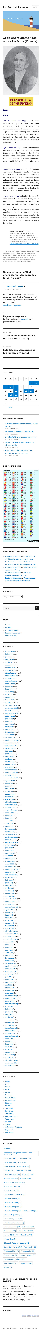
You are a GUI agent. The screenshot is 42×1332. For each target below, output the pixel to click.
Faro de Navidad (12, 1199)
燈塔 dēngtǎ (28, 259)
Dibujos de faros (12, 1174)
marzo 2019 (9, 891)
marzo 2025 (9, 697)
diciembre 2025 (11, 673)
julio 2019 (9, 880)
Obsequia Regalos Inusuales (16, 1243)
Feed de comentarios (13, 633)
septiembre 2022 (11, 778)
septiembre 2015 (11, 1004)
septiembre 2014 (11, 1036)
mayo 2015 (9, 1014)
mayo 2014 (9, 1047)
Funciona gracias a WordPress (27, 1328)
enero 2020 (9, 864)
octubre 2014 (10, 1033)
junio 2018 (9, 915)
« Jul (10, 407)
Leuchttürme (31, 253)
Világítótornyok (15, 257)
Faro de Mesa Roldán (14, 1195)
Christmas (9, 1166)
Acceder (8, 627)
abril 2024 (9, 727)
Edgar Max (27, 1174)
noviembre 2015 (11, 998)
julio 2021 (9, 815)
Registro (8, 625)
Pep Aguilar (30, 1247)
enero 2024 (9, 735)
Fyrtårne (17, 253)
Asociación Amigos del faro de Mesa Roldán (18, 1153)
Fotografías (28, 1227)
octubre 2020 (10, 840)
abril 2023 (9, 759)
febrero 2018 (10, 926)
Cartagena (10, 1162)
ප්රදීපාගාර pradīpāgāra (10, 259)
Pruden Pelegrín (27, 1255)
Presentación (10, 1255)
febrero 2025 (10, 700)
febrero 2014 (10, 1055)
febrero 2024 (10, 732)
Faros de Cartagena (13, 1207)
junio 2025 (9, 689)
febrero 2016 (10, 990)
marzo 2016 (9, 988)
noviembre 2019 (11, 869)
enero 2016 (9, 993)
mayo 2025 (9, 692)
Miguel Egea (10, 1239)
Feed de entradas (11, 630)
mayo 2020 (9, 853)
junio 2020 (9, 850)
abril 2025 (9, 694)
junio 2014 (9, 1044)
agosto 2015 (9, 1006)
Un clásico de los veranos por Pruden (19, 432)
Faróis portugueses (13, 1219)
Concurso (23, 1166)
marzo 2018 (9, 923)
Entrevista (25, 1178)
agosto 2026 (10, 651)
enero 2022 (9, 799)
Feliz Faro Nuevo (12, 1227)
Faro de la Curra (12, 1190)
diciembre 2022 (11, 770)
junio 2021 (9, 818)
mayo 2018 (9, 918)
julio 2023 (9, 751)
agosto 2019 (10, 877)
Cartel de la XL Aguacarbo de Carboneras (20, 437)
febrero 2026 (10, 668)
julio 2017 (9, 945)
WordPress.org (11, 636)
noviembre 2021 (11, 805)
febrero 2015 (10, 1023)
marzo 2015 (9, 1020)
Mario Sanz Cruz (24, 1235)
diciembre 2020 (11, 834)
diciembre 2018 (11, 899)
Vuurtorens (24, 257)
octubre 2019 (10, 872)
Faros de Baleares (12, 1203)
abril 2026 (9, 662)
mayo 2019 (9, 885)
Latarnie (23, 253)
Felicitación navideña (14, 1223)
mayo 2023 (9, 756)
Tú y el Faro (26, 1263)
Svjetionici (32, 255)
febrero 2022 (10, 797)
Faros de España (12, 1211)
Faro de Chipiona (12, 1186)
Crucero (8, 1170)
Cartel (22, 1162)
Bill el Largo (10, 1158)
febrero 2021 (10, 829)
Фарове (8, 1124)
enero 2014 (9, 1057)
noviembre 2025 (11, 676)
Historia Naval (19, 261)
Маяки (31, 257)
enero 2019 (9, 896)
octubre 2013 (10, 1066)
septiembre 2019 (11, 875)
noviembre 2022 (11, 772)
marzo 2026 (10, 665)
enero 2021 (9, 832)
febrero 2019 (10, 893)
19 (16, 395)
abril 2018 (9, 920)
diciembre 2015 (11, 996)
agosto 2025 (10, 684)
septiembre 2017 (11, 939)
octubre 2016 (10, 969)
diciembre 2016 (11, 963)
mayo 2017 (9, 950)
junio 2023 (9, 754)
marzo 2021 (9, 826)
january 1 (9, 1235)
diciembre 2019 (11, 867)
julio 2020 (9, 848)
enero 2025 (9, 703)
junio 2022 (9, 786)
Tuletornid (6, 257)
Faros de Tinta (30, 1211)
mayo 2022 (9, 789)
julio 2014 (9, 1041)
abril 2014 (9, 1049)
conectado (25, 319)
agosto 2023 (10, 748)
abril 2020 (9, 856)
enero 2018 (9, 928)
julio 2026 (9, 654)
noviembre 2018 (11, 902)
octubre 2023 (10, 743)
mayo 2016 (9, 982)
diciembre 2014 (11, 1028)
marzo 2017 (9, 955)
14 (26, 391)
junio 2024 (9, 721)
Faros (12, 253)
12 (16, 391)
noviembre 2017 (11, 934)
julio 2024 (9, 719)
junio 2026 (9, 657)
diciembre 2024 (11, 705)
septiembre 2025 (11, 681)
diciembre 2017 (11, 931)
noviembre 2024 (11, 708)
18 (11, 395)
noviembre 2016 (11, 966)
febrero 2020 (10, 861)
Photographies (11, 1251)
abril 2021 (9, 824)
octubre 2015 (10, 1001)
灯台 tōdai (20, 259)
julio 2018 (9, 912)
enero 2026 (9, 670)
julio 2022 (9, 783)
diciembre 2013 (11, 1060)
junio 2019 (9, 883)
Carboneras (25, 1158)
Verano (8, 1267)
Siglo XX (21, 1259)
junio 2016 (9, 979)
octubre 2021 (10, 807)
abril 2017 (9, 953)
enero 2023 (9, 767)
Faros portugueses (13, 1215)
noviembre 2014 (11, 1031)
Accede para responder (12, 305)
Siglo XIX (9, 1259)
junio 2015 (9, 1012)
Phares (19, 255)
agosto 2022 (10, 780)
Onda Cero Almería (13, 1247)
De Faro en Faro (23, 1170)
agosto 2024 (10, 716)
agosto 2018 (9, 910)
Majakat (14, 255)
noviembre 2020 (11, 837)
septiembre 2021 (11, 810)
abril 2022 (9, 791)
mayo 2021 (9, 821)
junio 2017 (9, 947)
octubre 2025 (10, 678)
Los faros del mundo (12, 251)
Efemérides (11, 261)
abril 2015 (9, 1017)
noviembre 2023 (11, 740)
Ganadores (10, 1231)
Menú (35, 7)
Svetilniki (25, 255)
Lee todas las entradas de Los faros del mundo (24, 243)
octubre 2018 (10, 904)
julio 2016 (9, 977)
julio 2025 (9, 686)
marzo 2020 (9, 858)
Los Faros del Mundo (15, 7)
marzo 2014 (9, 1052)
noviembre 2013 (11, 1063)
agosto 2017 (9, 942)
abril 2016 (9, 985)
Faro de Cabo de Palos (14, 1182)
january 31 (28, 261)
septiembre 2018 (11, 907)
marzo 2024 (9, 729)
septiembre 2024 (11, 713)
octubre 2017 (10, 936)
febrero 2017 (10, 958)
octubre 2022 (10, 775)
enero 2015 (9, 1025)
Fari (4, 253)
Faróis (8, 253)
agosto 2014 (9, 1039)
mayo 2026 (9, 659)
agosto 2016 (10, 974)
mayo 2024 (9, 724)
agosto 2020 (10, 845)
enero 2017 (9, 961)
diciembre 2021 (11, 802)
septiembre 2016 (11, 971)
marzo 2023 (9, 762)
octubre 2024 (10, 711)
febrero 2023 (10, 764)
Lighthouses (7, 255)
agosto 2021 (9, 813)
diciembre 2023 (11, 737)
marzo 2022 (9, 794)
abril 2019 (9, 888)
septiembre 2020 (11, 842)
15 (31, 391)
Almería (8, 1149)
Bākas (36, 251)
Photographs (27, 1251)
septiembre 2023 (11, 746)
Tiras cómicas (10, 1263)
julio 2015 (9, 1009)
